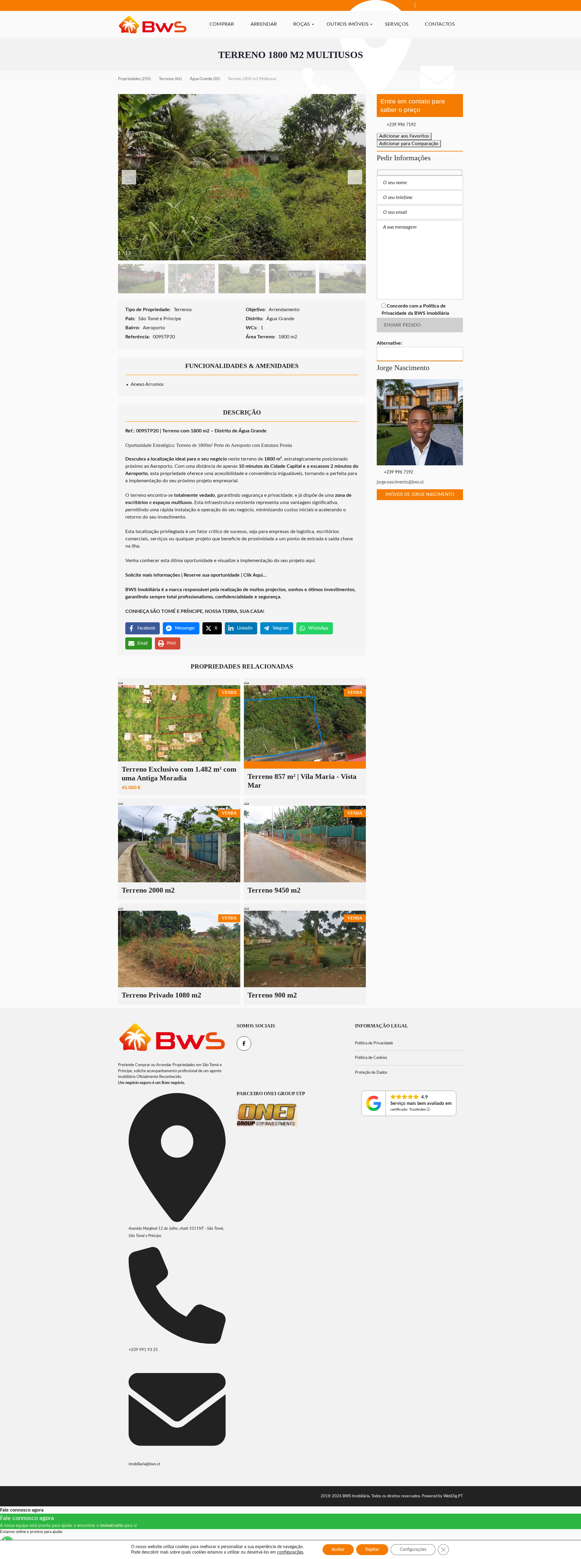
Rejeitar (372, 1550)
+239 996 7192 (401, 125)
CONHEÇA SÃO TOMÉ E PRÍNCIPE (163, 611)
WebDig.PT (453, 1496)
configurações (290, 1552)
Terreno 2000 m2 (148, 890)
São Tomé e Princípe (160, 318)
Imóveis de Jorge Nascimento (420, 495)
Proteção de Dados (371, 1073)
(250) (134, 79)
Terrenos (183, 309)
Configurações (413, 1550)
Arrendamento (285, 309)
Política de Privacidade (374, 1043)
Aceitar (338, 1550)
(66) (170, 79)
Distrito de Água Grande (241, 430)
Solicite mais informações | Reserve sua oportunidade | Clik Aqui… (195, 575)
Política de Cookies (371, 1058)
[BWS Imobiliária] (152, 24)
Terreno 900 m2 (272, 995)
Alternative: (389, 343)
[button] (355, 177)
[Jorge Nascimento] (420, 422)
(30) (205, 79)
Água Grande (280, 318)
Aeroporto (154, 327)
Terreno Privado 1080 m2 (161, 995)
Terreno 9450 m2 (274, 890)
